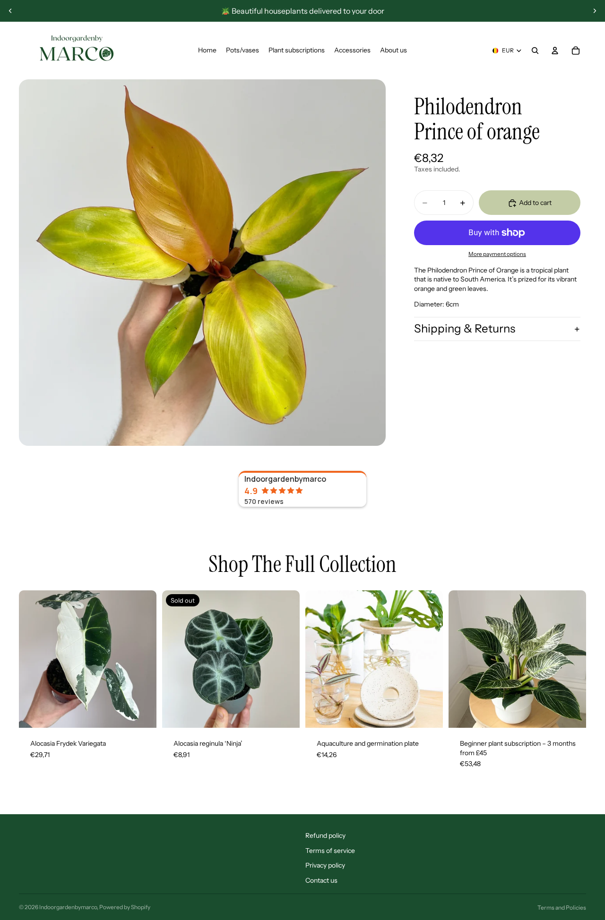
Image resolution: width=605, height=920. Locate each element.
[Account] (554, 50)
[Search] (535, 50)
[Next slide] (594, 10)
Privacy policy (325, 865)
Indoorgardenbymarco (68, 907)
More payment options (497, 254)
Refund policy (325, 835)
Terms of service (330, 850)
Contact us (321, 880)
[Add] (141, 713)
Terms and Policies (561, 907)
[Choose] (571, 713)
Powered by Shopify (124, 907)
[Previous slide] (10, 10)
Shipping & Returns (464, 328)
